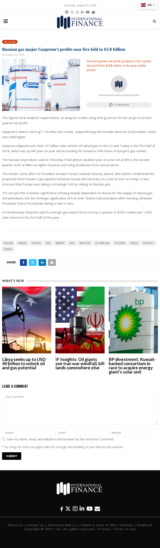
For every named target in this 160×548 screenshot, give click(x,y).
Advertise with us (62, 525)
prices (134, 243)
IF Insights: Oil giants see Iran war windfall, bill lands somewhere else (79, 363)
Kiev (72, 243)
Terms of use (125, 529)
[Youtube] (89, 509)
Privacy (104, 529)
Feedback (144, 525)
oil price (120, 243)
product (148, 243)
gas (48, 243)
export (36, 243)
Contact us (35, 525)
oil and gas (102, 243)
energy (22, 243)
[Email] (97, 509)
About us (15, 525)
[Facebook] (61, 509)
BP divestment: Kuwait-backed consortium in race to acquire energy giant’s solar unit (132, 365)
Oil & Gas (9, 41)
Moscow (85, 243)
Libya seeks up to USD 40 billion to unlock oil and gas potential (24, 363)
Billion (8, 243)
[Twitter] (68, 509)
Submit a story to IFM (98, 525)
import (60, 243)
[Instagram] (75, 509)
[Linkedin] (82, 509)
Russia (8, 249)
